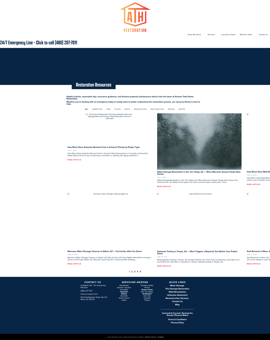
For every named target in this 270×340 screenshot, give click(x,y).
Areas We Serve (194, 34)
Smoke (171, 109)
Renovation (140, 109)
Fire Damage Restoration (177, 288)
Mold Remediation (177, 291)
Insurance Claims (228, 34)
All (86, 109)
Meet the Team (246, 34)
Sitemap (161, 337)
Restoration (157, 109)
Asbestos (97, 109)
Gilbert (124, 293)
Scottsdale (147, 293)
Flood (117, 109)
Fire (108, 109)
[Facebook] (171, 328)
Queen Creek (147, 289)
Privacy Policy (177, 322)
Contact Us (263, 34)
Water (182, 109)
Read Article (74, 160)
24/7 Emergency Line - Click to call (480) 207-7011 (38, 42)
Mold (127, 109)
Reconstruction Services (177, 298)
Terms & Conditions (177, 319)
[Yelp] (184, 328)
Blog (177, 304)
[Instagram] (175, 328)
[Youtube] (180, 328)
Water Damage (177, 285)
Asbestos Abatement (177, 295)
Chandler (124, 291)
